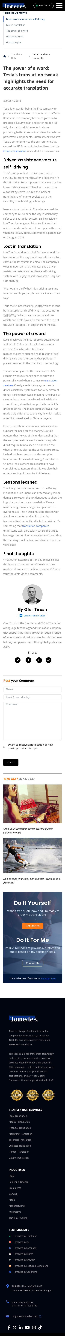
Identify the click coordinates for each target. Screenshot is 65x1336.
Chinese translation (15, 151)
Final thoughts (13, 42)
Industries (17, 1170)
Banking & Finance (18, 1181)
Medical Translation (19, 1121)
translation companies (35, 526)
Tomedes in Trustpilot (25, 1235)
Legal (11, 1175)
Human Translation (19, 1151)
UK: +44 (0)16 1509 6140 (24, 1305)
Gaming (13, 1193)
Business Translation (20, 1145)
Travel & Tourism (18, 1217)
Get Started (32, 926)
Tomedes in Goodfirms (25, 1271)
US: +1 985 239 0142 (22, 1302)
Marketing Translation (20, 1133)
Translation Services (25, 1110)
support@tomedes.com (25, 1316)
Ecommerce (15, 1187)
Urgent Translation (19, 1157)
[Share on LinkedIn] (39, 660)
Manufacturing (17, 1205)
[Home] (4, 56)
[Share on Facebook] (28, 660)
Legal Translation (18, 1115)
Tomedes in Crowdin (24, 1259)
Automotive (15, 1211)
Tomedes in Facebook (24, 1247)
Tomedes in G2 (21, 1241)
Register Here (48, 978)
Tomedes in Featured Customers (30, 1265)
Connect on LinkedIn (34, 615)
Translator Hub (16, 56)
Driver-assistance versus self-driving (25, 19)
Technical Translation (20, 1139)
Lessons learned (14, 36)
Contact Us (32, 963)
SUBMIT (11, 762)
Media (12, 1199)
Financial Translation (20, 1127)
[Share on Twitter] (18, 660)
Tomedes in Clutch (23, 1253)
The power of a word (17, 30)
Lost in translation (15, 24)
